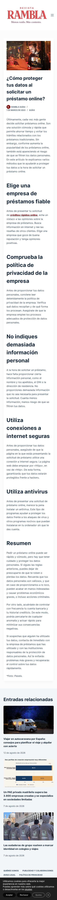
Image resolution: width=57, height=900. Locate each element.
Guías (32, 110)
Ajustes (38, 895)
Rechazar (24, 895)
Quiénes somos (11, 870)
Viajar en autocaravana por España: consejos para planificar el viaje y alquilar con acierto (27, 742)
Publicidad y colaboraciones (37, 870)
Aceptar (9, 895)
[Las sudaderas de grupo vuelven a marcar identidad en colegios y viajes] (28, 826)
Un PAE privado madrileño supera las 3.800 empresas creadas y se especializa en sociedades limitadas (28, 796)
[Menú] (52, 15)
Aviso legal (9, 875)
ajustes (28, 889)
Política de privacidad (31, 875)
